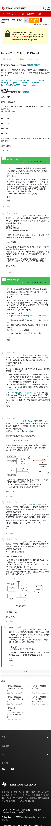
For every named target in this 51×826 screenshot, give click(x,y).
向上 (4, 207)
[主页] (13, 8)
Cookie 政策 (14, 810)
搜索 (44, 8)
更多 (40, 14)
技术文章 (30, 14)
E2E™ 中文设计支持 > (10, 14)
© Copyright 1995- (11, 817)
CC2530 (37, 65)
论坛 (23, 14)
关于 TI (4, 737)
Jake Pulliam (29, 431)
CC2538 (30, 65)
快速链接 (5, 746)
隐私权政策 (26, 810)
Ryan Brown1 (16, 431)
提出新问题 (41, 20)
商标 (13, 812)
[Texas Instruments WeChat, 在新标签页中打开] (3, 770)
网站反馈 (22, 812)
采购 (3, 754)
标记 (25, 672)
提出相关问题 (34, 20)
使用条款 (5, 812)
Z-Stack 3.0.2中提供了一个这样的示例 (20, 393)
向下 (9, 207)
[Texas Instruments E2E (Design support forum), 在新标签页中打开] (12, 770)
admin (8, 59)
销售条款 (37, 810)
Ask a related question (20, 36)
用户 (49, 8)
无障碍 (4, 810)
